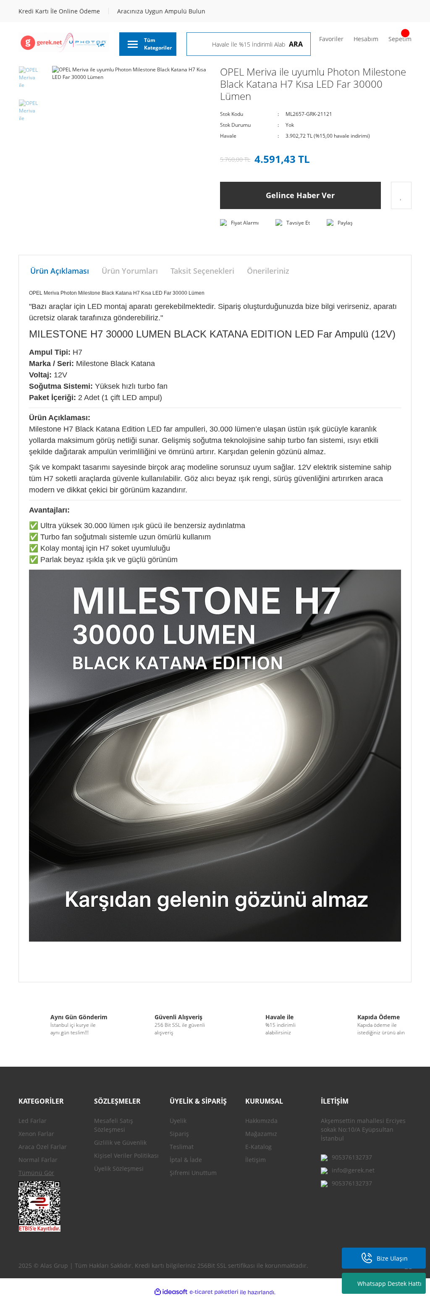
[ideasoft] (171, 1292)
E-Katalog (258, 1147)
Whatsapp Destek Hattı (389, 1284)
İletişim (255, 1160)
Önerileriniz (268, 271)
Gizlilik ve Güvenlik (120, 1142)
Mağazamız (261, 1134)
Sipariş (179, 1134)
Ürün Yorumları (130, 271)
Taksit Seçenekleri (202, 271)
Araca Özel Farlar (42, 1147)
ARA (296, 44)
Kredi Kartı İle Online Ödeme (59, 11)
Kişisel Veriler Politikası (126, 1155)
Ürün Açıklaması (59, 271)
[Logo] (63, 42)
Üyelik (178, 1121)
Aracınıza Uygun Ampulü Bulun (161, 11)
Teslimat (182, 1147)
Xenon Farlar (36, 1134)
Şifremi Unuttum (193, 1173)
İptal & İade (186, 1160)
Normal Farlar (38, 1160)
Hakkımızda (261, 1121)
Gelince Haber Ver (300, 195)
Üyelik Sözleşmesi (119, 1168)
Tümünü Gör (36, 1173)
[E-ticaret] (214, 1292)
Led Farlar (32, 1121)
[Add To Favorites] (401, 195)
